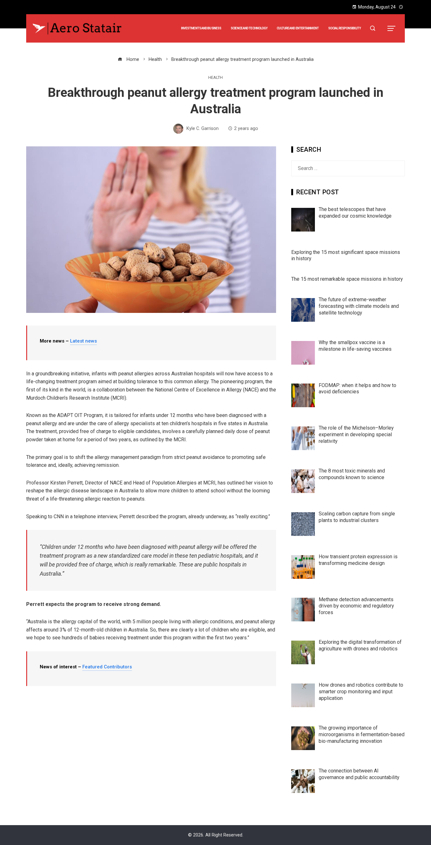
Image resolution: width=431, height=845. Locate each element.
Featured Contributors (107, 667)
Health (215, 78)
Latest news (83, 341)
